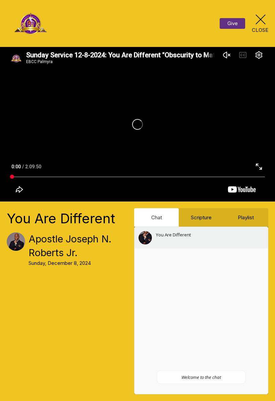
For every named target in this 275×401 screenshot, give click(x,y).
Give (232, 23)
